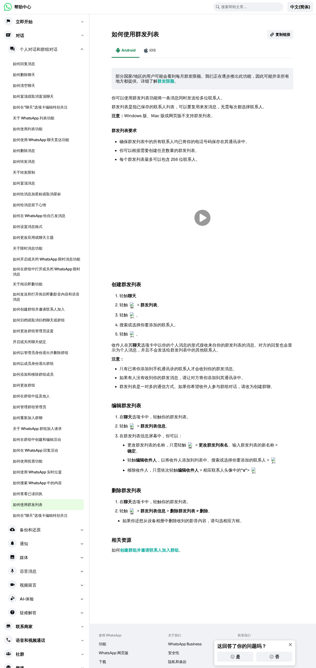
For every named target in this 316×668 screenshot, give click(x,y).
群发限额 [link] (166, 81)
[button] (300, 7)
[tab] (125, 50)
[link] (17, 7)
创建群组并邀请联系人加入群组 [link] (149, 550)
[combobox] (251, 6)
